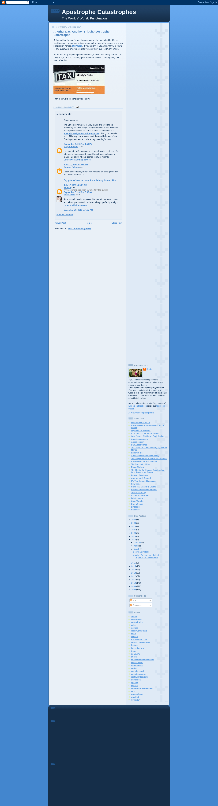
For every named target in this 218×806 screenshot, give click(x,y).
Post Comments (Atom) (79, 228)
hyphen (134, 645)
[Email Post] (77, 107)
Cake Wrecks (137, 501)
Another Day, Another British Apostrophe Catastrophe (146, 556)
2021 (133, 530)
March (137, 549)
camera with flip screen (75, 205)
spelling (134, 685)
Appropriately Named (141, 478)
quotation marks (138, 674)
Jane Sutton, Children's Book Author (147, 436)
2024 (133, 523)
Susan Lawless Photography (144, 490)
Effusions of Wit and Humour (144, 461)
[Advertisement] (147, 71)
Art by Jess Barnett (140, 495)
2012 (133, 576)
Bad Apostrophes (139, 445)
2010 (133, 583)
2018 (133, 536)
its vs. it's (135, 654)
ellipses (134, 636)
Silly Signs (136, 484)
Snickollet (135, 510)
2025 (133, 520)
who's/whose (137, 694)
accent (134, 616)
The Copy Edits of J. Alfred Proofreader (149, 458)
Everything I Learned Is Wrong (144, 433)
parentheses (137, 665)
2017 (133, 540)
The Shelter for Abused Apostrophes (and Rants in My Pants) (147, 471)
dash (133, 634)
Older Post (117, 223)
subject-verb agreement (142, 688)
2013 (133, 573)
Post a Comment (64, 214)
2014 (133, 569)
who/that (135, 697)
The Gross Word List (140, 464)
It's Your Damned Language (143, 481)
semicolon (136, 680)
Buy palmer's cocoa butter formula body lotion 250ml (90, 180)
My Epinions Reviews (140, 430)
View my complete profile (142, 413)
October (137, 542)
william (67, 187)
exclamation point (139, 639)
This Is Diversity (138, 492)
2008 (133, 590)
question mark (137, 671)
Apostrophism (137, 442)
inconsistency (137, 648)
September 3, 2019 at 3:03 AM (78, 192)
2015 (133, 566)
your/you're (136, 700)
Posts (134, 600)
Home (89, 223)
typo (133, 691)
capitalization (137, 622)
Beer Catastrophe (141, 552)
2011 (133, 580)
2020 (133, 533)
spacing (134, 683)
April (136, 546)
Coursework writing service (77, 160)
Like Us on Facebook (140, 422)
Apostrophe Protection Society (145, 456)
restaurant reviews (139, 677)
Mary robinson (71, 146)
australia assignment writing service (81, 133)
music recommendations (142, 660)
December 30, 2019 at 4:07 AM (78, 210)
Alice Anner (69, 194)
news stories (137, 662)
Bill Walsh (77, 46)
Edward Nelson (71, 167)
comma (134, 628)
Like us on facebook (137, 406)
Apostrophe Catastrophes (99, 12)
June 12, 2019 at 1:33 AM (76, 164)
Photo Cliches (137, 467)
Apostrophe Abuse (139, 439)
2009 (133, 586)
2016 (133, 563)
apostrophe (136, 619)
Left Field (135, 507)
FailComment (137, 498)
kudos (134, 657)
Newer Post (60, 223)
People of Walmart (139, 475)
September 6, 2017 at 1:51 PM (78, 144)
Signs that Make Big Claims (143, 487)
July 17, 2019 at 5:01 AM (75, 185)
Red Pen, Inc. (137, 453)
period (134, 668)
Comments (137, 605)
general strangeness (140, 642)
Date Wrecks (137, 504)
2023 (133, 526)
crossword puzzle (139, 631)
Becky (149, 369)
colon (133, 625)
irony (133, 651)
